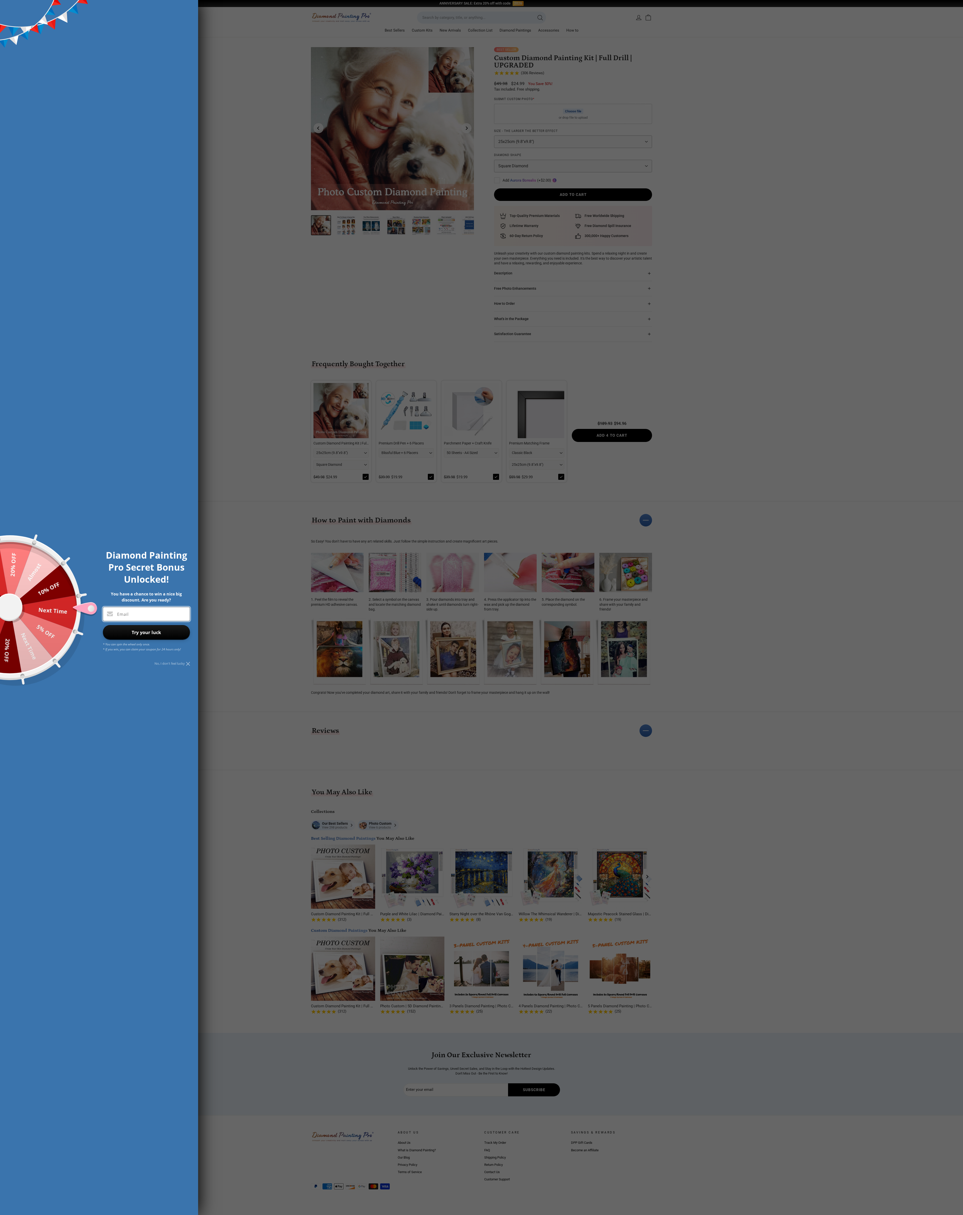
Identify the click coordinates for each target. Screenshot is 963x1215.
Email (123, 614)
